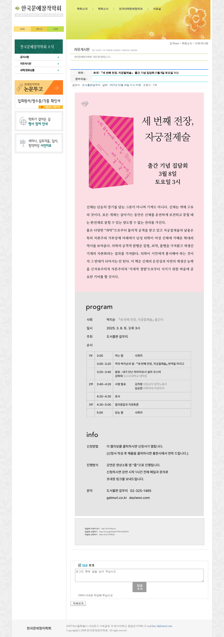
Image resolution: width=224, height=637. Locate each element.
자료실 (157, 8)
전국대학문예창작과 (131, 8)
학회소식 (103, 8)
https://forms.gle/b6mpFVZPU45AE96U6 (114, 532)
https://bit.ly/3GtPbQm (107, 535)
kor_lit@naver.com (162, 626)
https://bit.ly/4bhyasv (109, 529)
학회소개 (82, 8)
